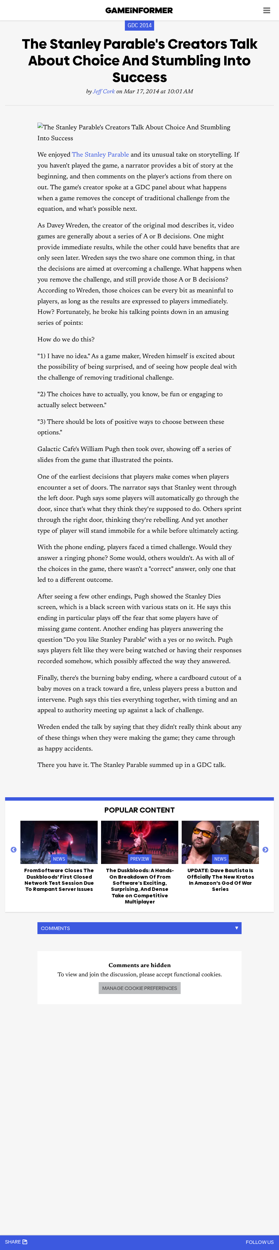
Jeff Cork (104, 92)
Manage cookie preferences (139, 988)
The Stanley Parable (100, 155)
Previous (13, 850)
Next (265, 850)
